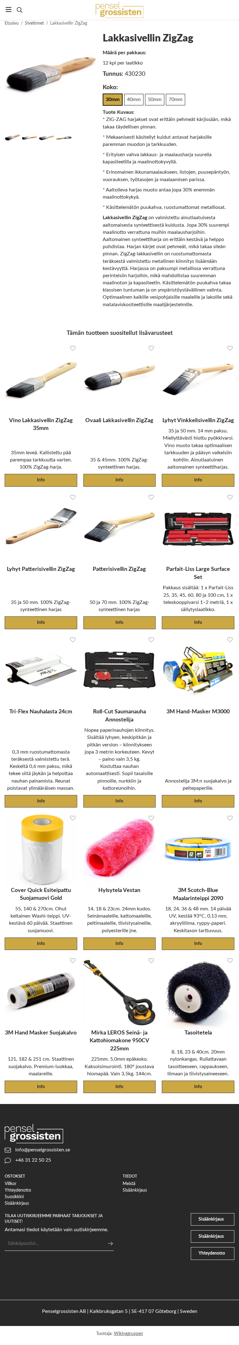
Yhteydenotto (18, 1190)
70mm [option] (175, 99)
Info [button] (41, 480)
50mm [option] (155, 99)
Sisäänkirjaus (17, 1203)
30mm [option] (113, 99)
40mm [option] (134, 99)
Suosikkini (14, 1196)
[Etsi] (19, 10)
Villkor (10, 1183)
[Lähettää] (110, 1244)
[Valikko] (8, 9)
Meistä (129, 1183)
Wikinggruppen (128, 1333)
